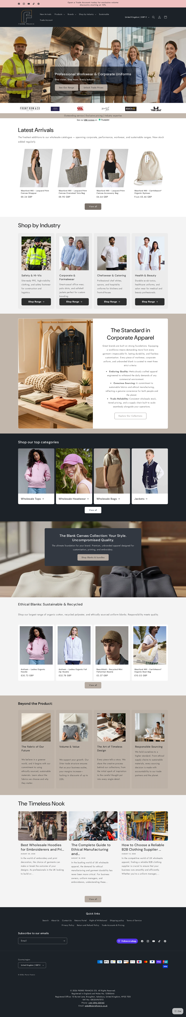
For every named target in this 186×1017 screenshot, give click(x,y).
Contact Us (67, 920)
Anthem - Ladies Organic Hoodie (33, 670)
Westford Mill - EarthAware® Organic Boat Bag (148, 670)
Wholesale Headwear (72, 498)
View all (93, 206)
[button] (59, 14)
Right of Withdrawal (98, 920)
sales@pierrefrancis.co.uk (96, 1005)
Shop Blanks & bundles (93, 557)
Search (45, 920)
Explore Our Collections (130, 415)
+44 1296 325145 (96, 1002)
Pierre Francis (30, 975)
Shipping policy (117, 920)
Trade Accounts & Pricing (113, 925)
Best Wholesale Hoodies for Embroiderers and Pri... (42, 847)
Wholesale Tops (31, 498)
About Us (55, 920)
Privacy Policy (68, 925)
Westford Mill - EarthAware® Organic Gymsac (148, 192)
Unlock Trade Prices (93, 87)
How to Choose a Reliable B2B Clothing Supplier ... (143, 847)
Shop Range (34, 301)
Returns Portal (80, 920)
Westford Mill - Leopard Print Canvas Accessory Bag (111, 192)
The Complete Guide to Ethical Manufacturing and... (91, 849)
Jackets (139, 498)
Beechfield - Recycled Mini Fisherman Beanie (109, 670)
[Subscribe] (64, 941)
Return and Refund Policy (88, 925)
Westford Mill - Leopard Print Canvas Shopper (35, 192)
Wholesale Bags (107, 498)
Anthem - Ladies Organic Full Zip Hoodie (73, 670)
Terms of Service (134, 920)
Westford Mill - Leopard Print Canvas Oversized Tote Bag (73, 192)
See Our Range (66, 87)
